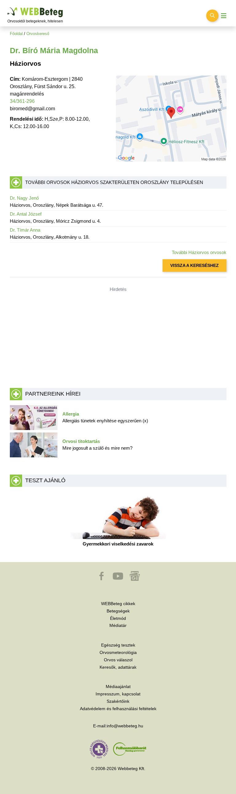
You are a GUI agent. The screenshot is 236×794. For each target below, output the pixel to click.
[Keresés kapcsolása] (212, 16)
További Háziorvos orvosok (199, 252)
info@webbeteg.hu (125, 725)
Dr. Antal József (25, 214)
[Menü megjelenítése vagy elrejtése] (223, 15)
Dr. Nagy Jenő (24, 198)
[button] (102, 579)
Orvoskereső (37, 33)
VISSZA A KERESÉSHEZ (194, 265)
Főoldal (16, 33)
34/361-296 (22, 101)
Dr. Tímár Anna (25, 230)
